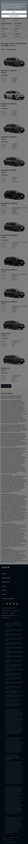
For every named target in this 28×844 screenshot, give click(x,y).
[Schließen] (26, 1)
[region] (14, 9)
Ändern (14, 12)
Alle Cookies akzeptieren (14, 15)
